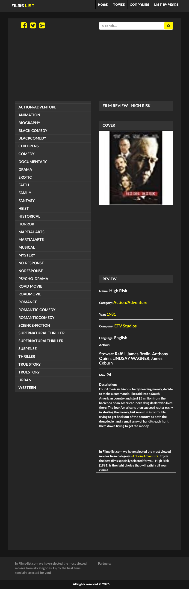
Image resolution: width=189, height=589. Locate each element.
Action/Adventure (37, 107)
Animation (29, 115)
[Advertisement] (94, 65)
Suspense (27, 349)
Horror (26, 224)
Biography (29, 123)
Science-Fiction (34, 325)
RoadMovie (29, 294)
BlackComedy (32, 138)
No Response (31, 263)
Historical (29, 216)
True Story (29, 364)
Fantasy (26, 201)
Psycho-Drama (33, 279)
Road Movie (30, 286)
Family (24, 193)
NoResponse (30, 271)
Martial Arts (31, 232)
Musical (26, 247)
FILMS (23, 5)
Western (27, 388)
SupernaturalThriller (40, 341)
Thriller (26, 357)
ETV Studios (125, 326)
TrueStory (29, 372)
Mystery (26, 255)
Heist (23, 208)
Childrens (28, 146)
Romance (27, 302)
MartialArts (31, 240)
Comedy (26, 154)
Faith (23, 185)
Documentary (32, 162)
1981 (111, 314)
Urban (24, 380)
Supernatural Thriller (41, 333)
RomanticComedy (36, 318)
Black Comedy (32, 131)
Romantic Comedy (36, 310)
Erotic (25, 177)
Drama (25, 170)
